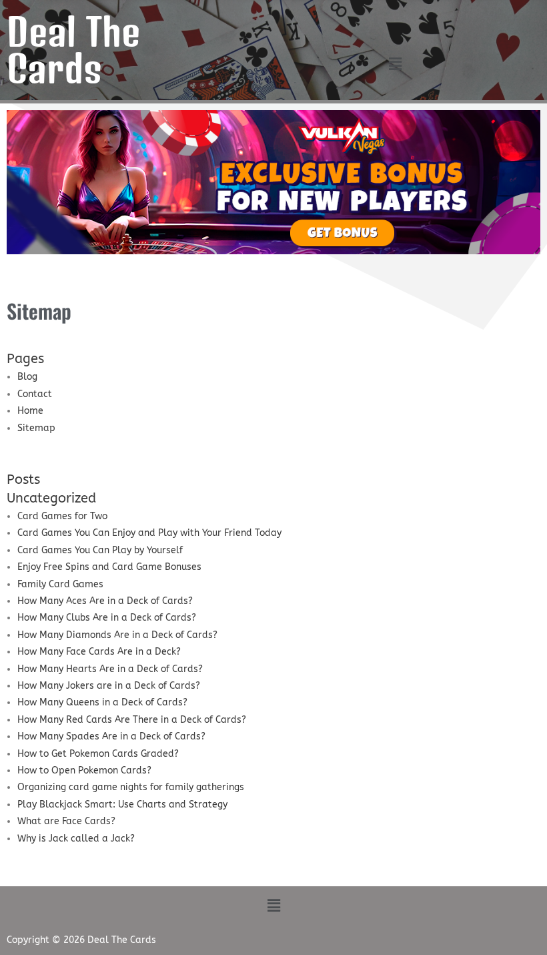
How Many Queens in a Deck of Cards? (102, 702)
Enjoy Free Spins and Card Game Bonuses (109, 567)
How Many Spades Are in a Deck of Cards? (111, 736)
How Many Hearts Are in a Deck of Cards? (110, 669)
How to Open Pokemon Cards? (84, 770)
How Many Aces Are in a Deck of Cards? (105, 601)
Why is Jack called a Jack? (76, 838)
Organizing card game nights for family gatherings (130, 787)
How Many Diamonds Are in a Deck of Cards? (117, 635)
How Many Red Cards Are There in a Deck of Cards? (131, 719)
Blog (27, 376)
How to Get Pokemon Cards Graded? (98, 753)
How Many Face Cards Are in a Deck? (99, 651)
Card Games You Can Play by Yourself (100, 550)
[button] (395, 64)
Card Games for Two (62, 516)
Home (30, 410)
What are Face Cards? (66, 821)
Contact (34, 394)
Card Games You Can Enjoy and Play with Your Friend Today (149, 533)
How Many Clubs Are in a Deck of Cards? (106, 617)
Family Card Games (60, 584)
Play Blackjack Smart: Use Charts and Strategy (122, 804)
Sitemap (36, 428)
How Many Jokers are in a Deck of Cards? (108, 685)
